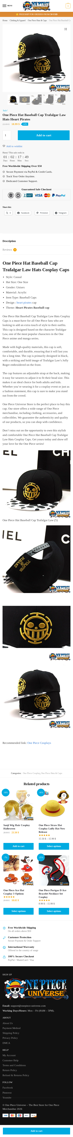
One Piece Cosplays (39, 743)
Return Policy (10, 1070)
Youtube (7, 1097)
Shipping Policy (11, 1033)
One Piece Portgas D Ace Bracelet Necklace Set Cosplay (52, 893)
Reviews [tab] (9, 249)
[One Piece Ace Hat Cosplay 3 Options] (18, 870)
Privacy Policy (10, 1038)
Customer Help (11, 1060)
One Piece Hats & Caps (37, 20)
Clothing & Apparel (17, 20)
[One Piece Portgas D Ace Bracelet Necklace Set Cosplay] (54, 870)
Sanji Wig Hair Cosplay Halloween (16, 827)
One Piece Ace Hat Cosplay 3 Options (13, 892)
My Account (9, 1055)
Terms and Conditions (14, 1065)
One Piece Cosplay (31, 773)
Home (5, 20)
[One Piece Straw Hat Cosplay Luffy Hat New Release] (54, 805)
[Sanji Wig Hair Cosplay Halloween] (18, 805)
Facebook (8, 1087)
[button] (65, 29)
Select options (54, 846)
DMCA (6, 1043)
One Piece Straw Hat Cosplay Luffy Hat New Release (52, 828)
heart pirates (24, 302)
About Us (8, 1023)
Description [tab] (9, 241)
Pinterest (7, 1092)
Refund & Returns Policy (16, 1075)
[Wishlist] (28, 795)
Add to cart (36, 1131)
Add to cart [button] (18, 846)
